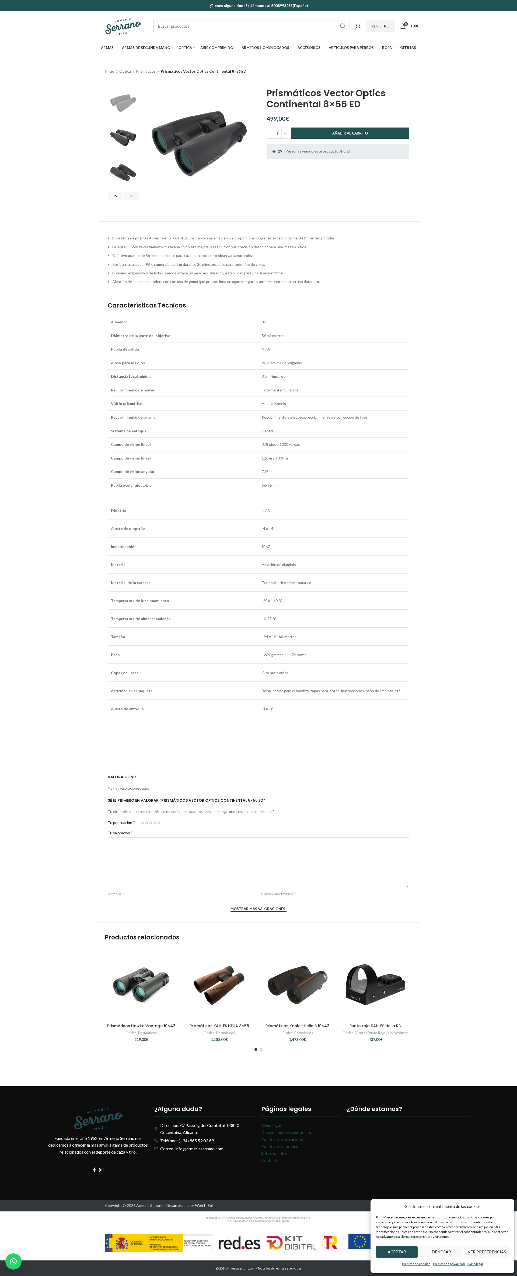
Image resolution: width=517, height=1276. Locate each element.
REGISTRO (380, 26)
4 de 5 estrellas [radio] (155, 822)
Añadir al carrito (350, 133)
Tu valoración (120, 832)
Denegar (441, 1251)
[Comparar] (173, 957)
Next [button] (131, 196)
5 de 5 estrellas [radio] (159, 822)
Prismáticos (146, 71)
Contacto (270, 1160)
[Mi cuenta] (358, 26)
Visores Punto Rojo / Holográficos (381, 1033)
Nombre (116, 893)
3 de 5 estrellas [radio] (151, 822)
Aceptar (397, 1251)
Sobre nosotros (275, 1153)
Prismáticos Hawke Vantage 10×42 (141, 1025)
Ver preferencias (487, 1251)
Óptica (125, 71)
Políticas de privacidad (449, 1264)
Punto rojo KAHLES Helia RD (375, 1025)
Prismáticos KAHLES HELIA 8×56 (219, 1025)
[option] (123, 103)
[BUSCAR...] (343, 26)
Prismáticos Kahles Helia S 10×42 (297, 1025)
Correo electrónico (278, 893)
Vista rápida (173, 969)
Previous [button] (115, 196)
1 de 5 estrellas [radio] (143, 822)
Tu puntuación (121, 822)
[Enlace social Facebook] (94, 1170)
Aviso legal (475, 1264)
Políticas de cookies (416, 1264)
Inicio (110, 71)
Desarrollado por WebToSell (190, 1205)
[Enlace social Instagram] (101, 1170)
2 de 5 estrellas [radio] (147, 822)
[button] (13, 1261)
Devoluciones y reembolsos (286, 1132)
